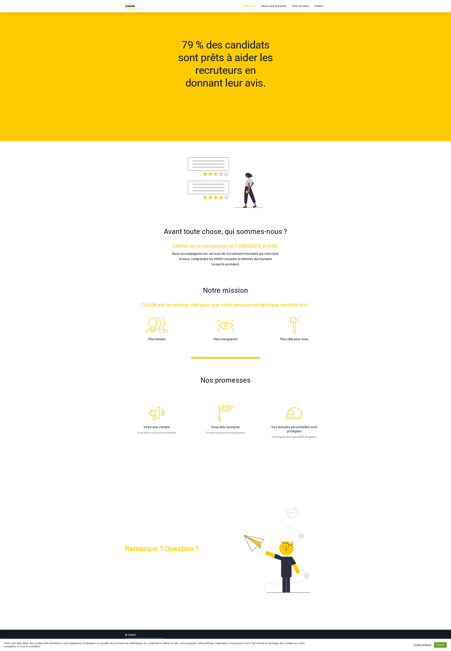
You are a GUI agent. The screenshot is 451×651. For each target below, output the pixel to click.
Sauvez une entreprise (274, 6)
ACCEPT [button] (440, 645)
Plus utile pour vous (294, 339)
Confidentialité (133, 638)
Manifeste (250, 6)
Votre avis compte (157, 427)
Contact (318, 6)
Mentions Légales (153, 638)
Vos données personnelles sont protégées (294, 429)
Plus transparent (225, 339)
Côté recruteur (300, 6)
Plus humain (156, 339)
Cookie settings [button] (422, 645)
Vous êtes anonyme (225, 427)
